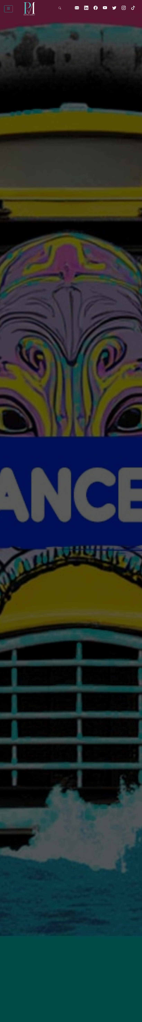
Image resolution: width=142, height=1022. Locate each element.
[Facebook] (96, 9)
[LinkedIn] (77, 9)
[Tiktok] (133, 9)
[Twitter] (114, 9)
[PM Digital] (35, 8)
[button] (8, 8)
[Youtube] (105, 9)
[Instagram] (124, 9)
